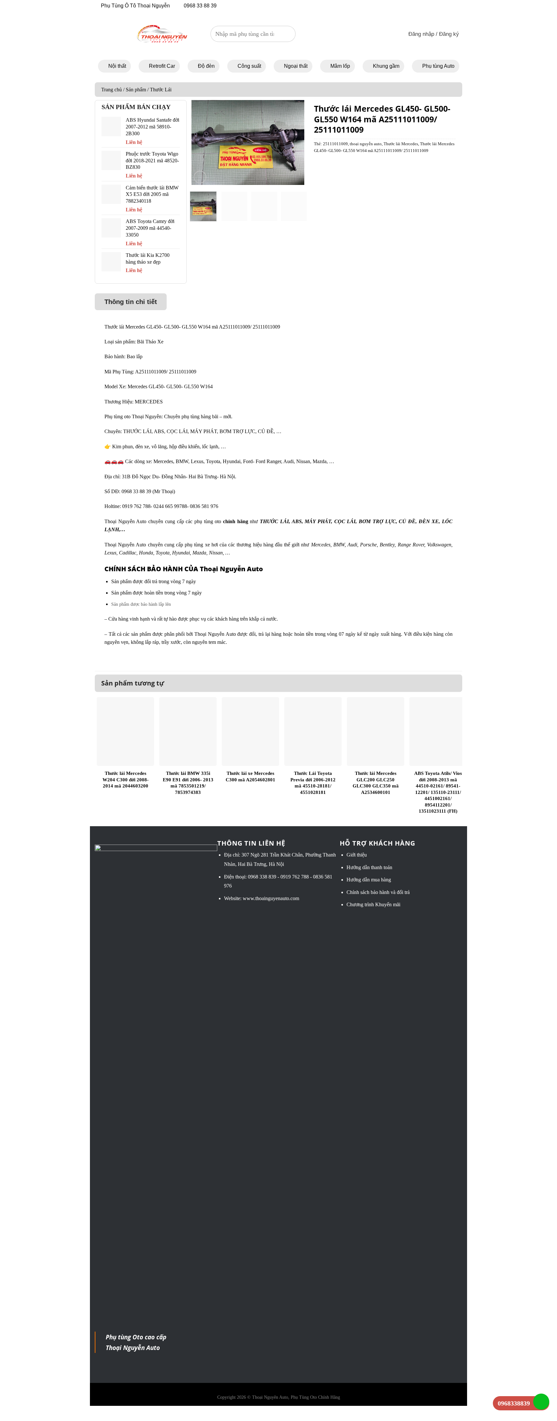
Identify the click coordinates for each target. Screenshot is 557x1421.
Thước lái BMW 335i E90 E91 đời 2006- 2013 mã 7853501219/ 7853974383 (188, 783)
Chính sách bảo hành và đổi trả (378, 892)
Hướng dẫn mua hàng (369, 879)
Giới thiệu (357, 855)
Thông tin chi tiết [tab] (130, 301)
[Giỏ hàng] (388, 34)
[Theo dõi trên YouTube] (403, 5)
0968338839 (514, 1403)
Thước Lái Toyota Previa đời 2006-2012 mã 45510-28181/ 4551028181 (313, 783)
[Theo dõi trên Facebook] (386, 5)
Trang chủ (111, 89)
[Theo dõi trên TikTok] (395, 5)
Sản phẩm (136, 89)
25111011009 (335, 144)
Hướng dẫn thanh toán (369, 867)
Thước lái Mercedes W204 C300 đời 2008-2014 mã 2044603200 (126, 779)
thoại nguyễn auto (366, 144)
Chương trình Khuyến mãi (373, 904)
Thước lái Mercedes (401, 144)
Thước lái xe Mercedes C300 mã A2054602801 (250, 776)
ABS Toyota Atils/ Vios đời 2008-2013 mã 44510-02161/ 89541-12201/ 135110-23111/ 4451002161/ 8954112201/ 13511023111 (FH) (438, 792)
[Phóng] (200, 177)
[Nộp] (287, 34)
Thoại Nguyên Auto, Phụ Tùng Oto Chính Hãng (296, 1397)
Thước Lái (160, 89)
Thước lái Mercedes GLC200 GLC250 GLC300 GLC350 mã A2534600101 (376, 783)
